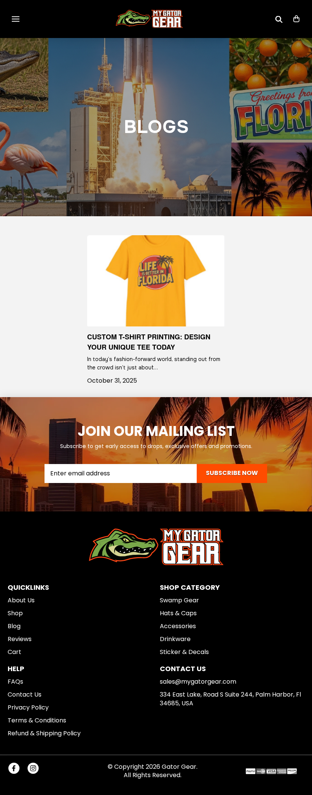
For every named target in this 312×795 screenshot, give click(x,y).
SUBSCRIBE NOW (232, 473)
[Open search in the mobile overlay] (279, 19)
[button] (16, 19)
